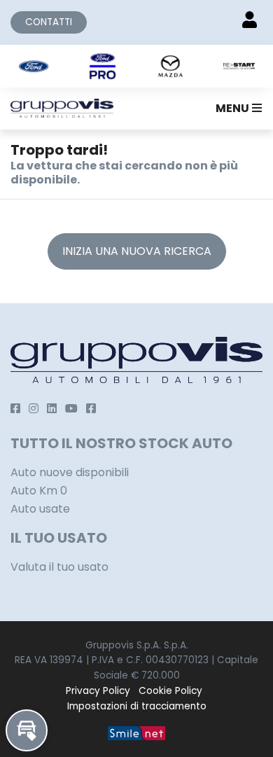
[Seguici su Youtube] (71, 409)
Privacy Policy (98, 690)
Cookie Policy (170, 690)
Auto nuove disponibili (69, 472)
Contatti (48, 22)
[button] (235, 108)
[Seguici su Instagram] (33, 409)
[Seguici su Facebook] (15, 409)
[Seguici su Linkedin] (52, 409)
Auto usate (40, 509)
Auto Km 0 (38, 490)
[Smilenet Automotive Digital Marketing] (136, 732)
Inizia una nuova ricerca (136, 251)
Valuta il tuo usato (59, 567)
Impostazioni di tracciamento (136, 706)
